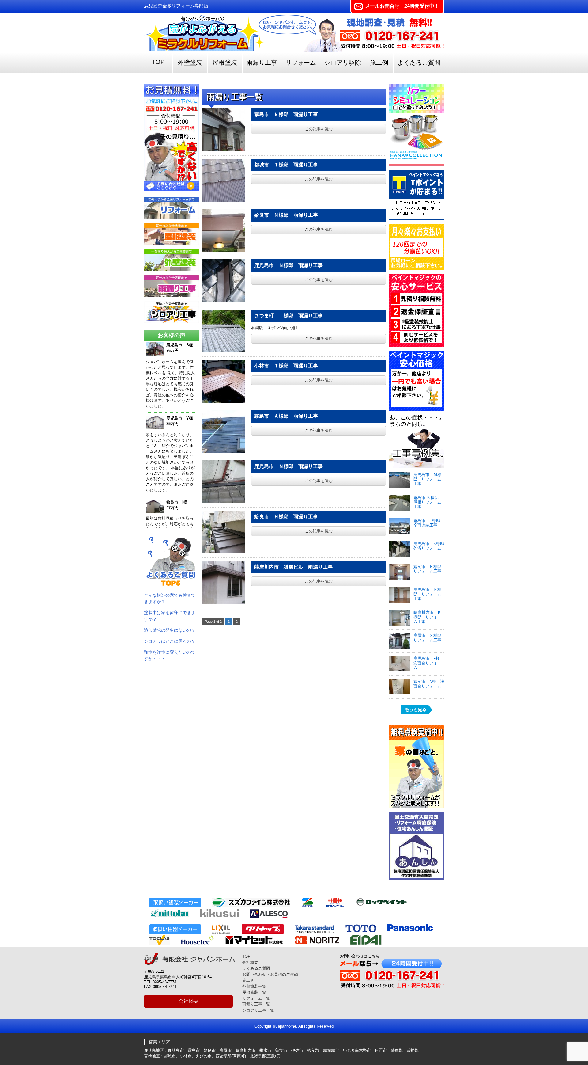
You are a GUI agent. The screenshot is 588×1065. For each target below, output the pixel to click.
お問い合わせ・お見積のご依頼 (270, 974)
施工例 (379, 62)
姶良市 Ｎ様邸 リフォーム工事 (429, 568)
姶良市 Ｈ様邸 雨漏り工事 (286, 516)
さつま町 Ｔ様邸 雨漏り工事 (288, 315)
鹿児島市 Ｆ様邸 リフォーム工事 (427, 594)
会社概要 (188, 1001)
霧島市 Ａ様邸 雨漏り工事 (286, 416)
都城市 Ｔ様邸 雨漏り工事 (286, 164)
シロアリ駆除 (342, 62)
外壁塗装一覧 (254, 986)
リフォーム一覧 (256, 998)
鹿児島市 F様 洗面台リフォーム (428, 663)
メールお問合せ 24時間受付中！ (402, 6)
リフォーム (300, 62)
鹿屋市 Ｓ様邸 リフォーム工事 (427, 637)
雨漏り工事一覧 (256, 1004)
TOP (158, 62)
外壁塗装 (190, 62)
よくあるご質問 (419, 62)
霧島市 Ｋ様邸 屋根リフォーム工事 (428, 502)
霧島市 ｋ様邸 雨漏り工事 (286, 114)
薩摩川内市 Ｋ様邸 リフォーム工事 (427, 617)
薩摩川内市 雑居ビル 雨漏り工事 (293, 566)
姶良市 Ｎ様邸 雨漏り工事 (286, 215)
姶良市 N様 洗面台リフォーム (428, 683)
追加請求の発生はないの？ (169, 630)
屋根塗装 (225, 62)
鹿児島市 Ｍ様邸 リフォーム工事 (427, 479)
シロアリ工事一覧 (258, 1010)
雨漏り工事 (262, 62)
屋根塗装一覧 (254, 992)
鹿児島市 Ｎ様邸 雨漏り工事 (288, 265)
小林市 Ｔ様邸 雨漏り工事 (286, 365)
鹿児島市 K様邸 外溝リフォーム (430, 545)
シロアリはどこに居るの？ (169, 641)
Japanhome (286, 1026)
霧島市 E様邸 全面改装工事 (428, 522)
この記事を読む (319, 129)
